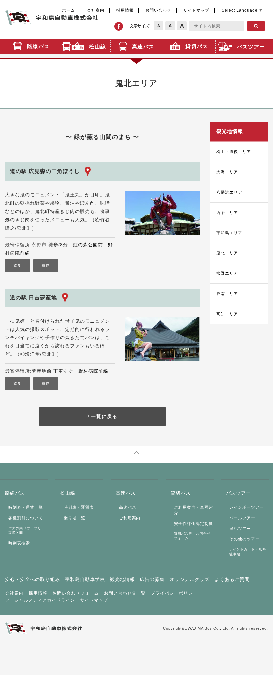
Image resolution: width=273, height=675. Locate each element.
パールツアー (242, 518)
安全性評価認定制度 (193, 523)
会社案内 (14, 593)
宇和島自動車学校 (85, 579)
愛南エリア (227, 293)
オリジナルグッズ (190, 579)
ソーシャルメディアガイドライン (40, 600)
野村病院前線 (93, 371)
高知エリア (227, 314)
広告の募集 (152, 579)
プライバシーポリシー (174, 593)
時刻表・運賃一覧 (25, 507)
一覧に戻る (104, 416)
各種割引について (25, 518)
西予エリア (227, 212)
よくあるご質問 (232, 579)
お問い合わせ (158, 10)
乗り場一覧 (74, 518)
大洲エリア (227, 172)
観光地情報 (122, 579)
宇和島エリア (229, 233)
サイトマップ (196, 10)
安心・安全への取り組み (32, 579)
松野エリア (227, 273)
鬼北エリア (227, 253)
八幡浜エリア (229, 192)
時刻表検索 (19, 543)
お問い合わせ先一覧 (125, 593)
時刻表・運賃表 (79, 507)
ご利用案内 (129, 518)
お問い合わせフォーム (75, 593)
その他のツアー (244, 539)
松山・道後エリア (233, 151)
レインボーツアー (246, 507)
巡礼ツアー (240, 528)
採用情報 (125, 10)
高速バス (127, 507)
